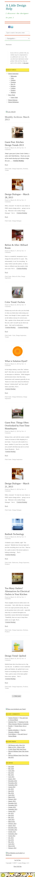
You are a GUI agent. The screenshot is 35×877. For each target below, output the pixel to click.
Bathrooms (14, 76)
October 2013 (12, 807)
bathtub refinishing (13, 730)
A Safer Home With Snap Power (17, 749)
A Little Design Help (16, 7)
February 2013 (12, 823)
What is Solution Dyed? (16, 361)
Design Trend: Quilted (15, 656)
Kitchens (13, 86)
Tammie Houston (13, 718)
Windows (13, 92)
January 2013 (12, 825)
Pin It (6, 165)
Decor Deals (11, 95)
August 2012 (11, 836)
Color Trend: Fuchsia (15, 302)
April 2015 (11, 777)
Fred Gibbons (12, 734)
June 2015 (11, 772)
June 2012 (11, 840)
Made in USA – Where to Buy (16, 747)
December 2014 (12, 781)
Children (13, 80)
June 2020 (11, 766)
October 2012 (12, 831)
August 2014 (11, 787)
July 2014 (11, 789)
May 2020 (11, 768)
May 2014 (11, 793)
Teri (22, 148)
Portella (10, 726)
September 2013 (12, 809)
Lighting (13, 88)
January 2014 (12, 801)
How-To (13, 84)
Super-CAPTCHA (21, 876)
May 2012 (11, 842)
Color (12, 78)
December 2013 (12, 803)
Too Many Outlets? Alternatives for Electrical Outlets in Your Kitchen (17, 591)
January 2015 (12, 779)
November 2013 (12, 805)
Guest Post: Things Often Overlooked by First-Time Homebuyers (17, 425)
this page (25, 63)
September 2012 (12, 833)
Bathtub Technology (14, 534)
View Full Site (17, 866)
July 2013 (11, 813)
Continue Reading (18, 161)
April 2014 (11, 795)
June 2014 (11, 791)
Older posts (17, 696)
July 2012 (11, 838)
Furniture (13, 82)
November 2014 (12, 783)
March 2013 (11, 821)
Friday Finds (14, 97)
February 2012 (12, 848)
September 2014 (12, 785)
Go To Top (17, 860)
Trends (7, 170)
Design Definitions (13, 102)
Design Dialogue (12, 100)
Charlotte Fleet (12, 722)
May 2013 (11, 817)
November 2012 (12, 829)
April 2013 (11, 819)
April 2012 (11, 844)
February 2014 (12, 799)
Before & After (16, 276)
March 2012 (11, 846)
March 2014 (11, 797)
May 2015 (11, 774)
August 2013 (11, 811)
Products (13, 90)
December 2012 (12, 827)
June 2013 (11, 815)
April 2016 (11, 770)
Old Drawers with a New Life (16, 745)
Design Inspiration (13, 73)
